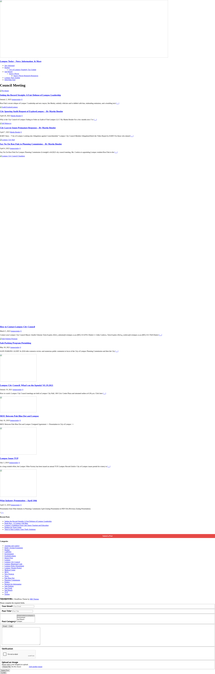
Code (10, 626)
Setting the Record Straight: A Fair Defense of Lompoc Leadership (30, 95)
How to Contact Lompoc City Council (17, 327)
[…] (117, 103)
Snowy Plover (14, 74)
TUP (6, 592)
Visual (5, 626)
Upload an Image (10, 662)
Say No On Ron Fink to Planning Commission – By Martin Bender (31, 144)
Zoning (7, 594)
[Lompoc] (26, 621)
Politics (7, 582)
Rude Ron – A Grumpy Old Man (16, 523)
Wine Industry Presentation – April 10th (18, 500)
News (6, 576)
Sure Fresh (8, 588)
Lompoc (7, 560)
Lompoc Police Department (14, 566)
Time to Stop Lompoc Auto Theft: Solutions (20, 529)
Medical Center (9, 570)
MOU (6, 572)
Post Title (6, 611)
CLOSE (3, 673)
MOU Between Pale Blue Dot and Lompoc (19, 416)
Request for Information (12, 584)
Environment (9, 554)
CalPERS (7, 552)
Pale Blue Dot (9, 578)
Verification (7, 648)
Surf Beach (8, 72)
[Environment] (26, 618)
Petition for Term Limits (12, 527)
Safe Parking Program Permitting (15, 343)
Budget (7, 68)
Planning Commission (12, 580)
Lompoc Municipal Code (13, 564)
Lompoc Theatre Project (13, 568)
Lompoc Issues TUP (9, 458)
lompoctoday (16, 99)
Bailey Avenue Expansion (13, 548)
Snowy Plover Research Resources (25, 76)
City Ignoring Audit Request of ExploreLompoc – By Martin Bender (31, 111)
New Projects (9, 574)
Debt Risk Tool (9, 80)
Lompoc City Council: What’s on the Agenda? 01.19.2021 (26, 385)
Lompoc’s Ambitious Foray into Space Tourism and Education (26, 525)
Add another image (35, 667)
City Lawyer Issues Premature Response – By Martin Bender (28, 128)
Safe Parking (9, 586)
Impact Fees (8, 558)
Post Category (8, 621)
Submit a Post (107, 536)
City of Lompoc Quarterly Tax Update (22, 70)
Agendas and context (11, 546)
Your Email (7, 606)
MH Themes (34, 599)
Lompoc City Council (12, 562)
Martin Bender (16, 116)
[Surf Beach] (26, 619)
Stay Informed (9, 66)
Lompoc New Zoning (12, 78)
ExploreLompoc (10, 556)
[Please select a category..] (26, 616)
